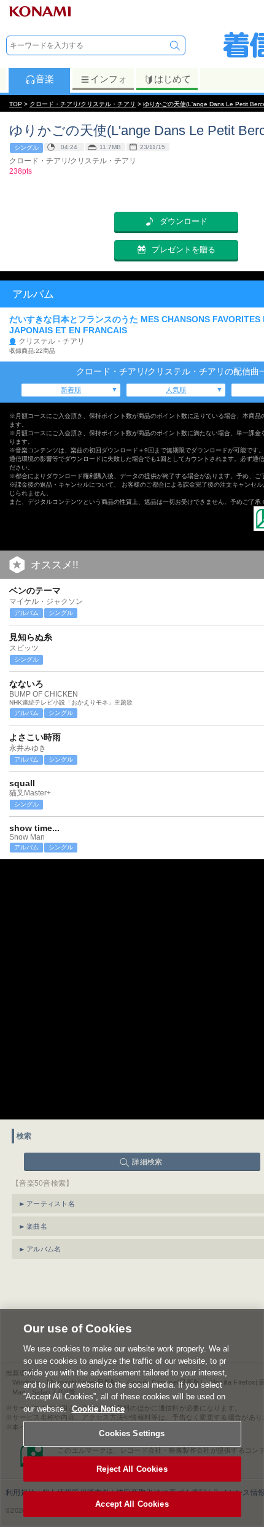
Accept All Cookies (131, 1504)
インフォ (108, 79)
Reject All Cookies (131, 1469)
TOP (15, 104)
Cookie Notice (98, 1408)
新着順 (71, 389)
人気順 (176, 389)
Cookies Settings (132, 1433)
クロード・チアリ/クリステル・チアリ (82, 104)
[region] (132, 1418)
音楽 (45, 79)
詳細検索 (147, 1162)
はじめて (172, 79)
